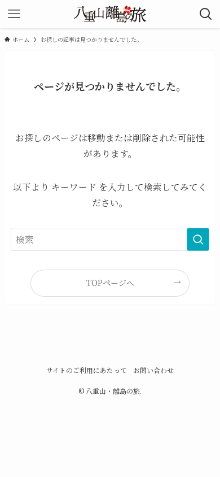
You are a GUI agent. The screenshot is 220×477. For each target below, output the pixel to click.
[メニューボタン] (14, 14)
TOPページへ (110, 282)
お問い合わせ (153, 370)
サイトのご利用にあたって (86, 370)
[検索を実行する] (198, 239)
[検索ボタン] (206, 14)
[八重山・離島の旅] (110, 14)
